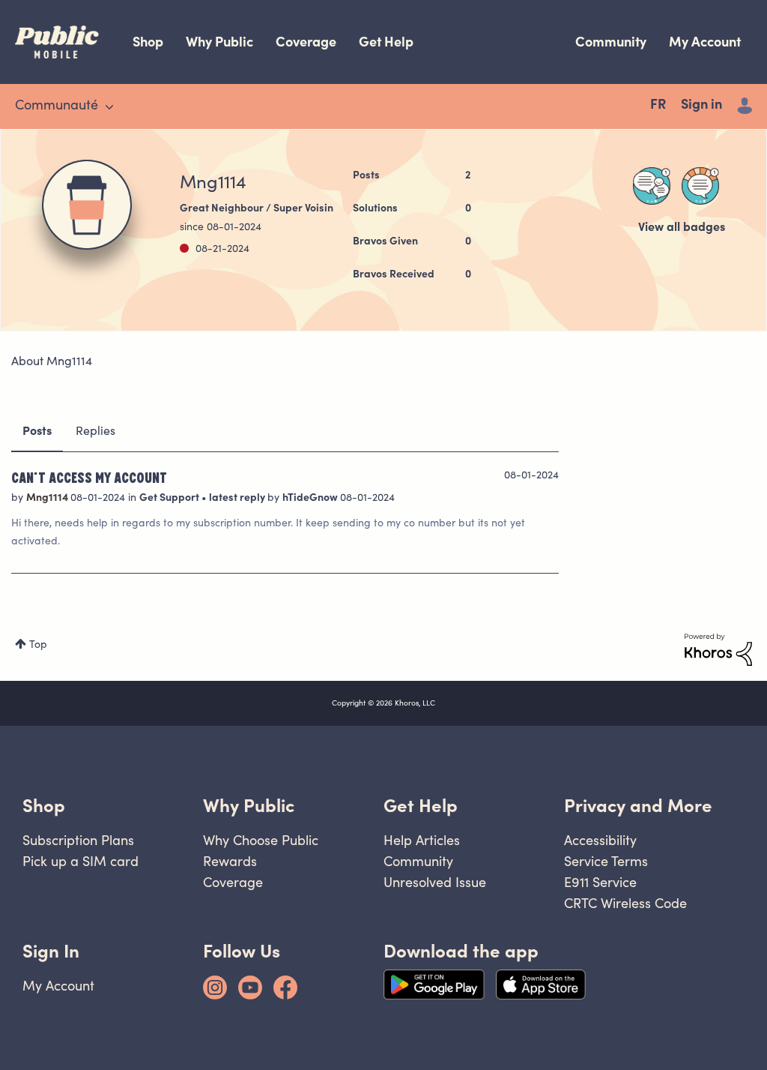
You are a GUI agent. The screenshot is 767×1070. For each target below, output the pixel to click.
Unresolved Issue (435, 882)
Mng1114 (48, 498)
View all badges (681, 228)
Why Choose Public (260, 840)
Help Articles (422, 840)
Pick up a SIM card (80, 861)
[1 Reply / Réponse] (651, 186)
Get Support (170, 498)
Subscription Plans (78, 840)
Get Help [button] (421, 805)
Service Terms (606, 861)
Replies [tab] (95, 432)
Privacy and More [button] (638, 805)
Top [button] (38, 645)
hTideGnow (311, 498)
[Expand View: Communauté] (109, 107)
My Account (705, 41)
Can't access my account (89, 477)
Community (610, 41)
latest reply (238, 498)
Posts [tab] (37, 432)
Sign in (701, 105)
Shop (148, 41)
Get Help (386, 41)
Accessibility (600, 840)
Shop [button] (43, 805)
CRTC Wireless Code (625, 903)
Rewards (230, 861)
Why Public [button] (248, 805)
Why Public (219, 41)
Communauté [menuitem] (56, 106)
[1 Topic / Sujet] (700, 186)
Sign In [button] (50, 951)
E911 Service (600, 882)
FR (658, 105)
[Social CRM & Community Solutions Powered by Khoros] (718, 650)
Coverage (306, 41)
